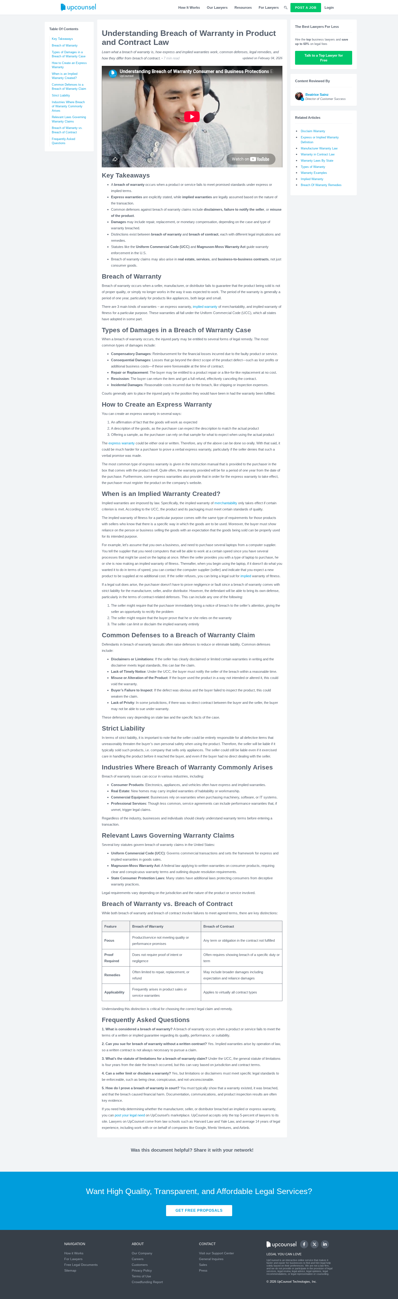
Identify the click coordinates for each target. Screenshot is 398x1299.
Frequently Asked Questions (63, 141)
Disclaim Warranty (313, 131)
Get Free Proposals (199, 1210)
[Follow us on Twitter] (314, 1244)
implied (245, 576)
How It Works (189, 7)
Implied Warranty (312, 179)
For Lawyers (269, 7)
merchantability (225, 503)
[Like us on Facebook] (304, 1244)
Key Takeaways (62, 39)
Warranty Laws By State (317, 160)
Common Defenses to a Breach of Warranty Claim (69, 87)
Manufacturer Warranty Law (319, 148)
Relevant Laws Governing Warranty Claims (69, 119)
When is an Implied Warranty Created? (64, 76)
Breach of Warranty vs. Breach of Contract (67, 130)
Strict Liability (61, 95)
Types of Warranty (313, 167)
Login (329, 7)
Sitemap (70, 1270)
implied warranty (205, 307)
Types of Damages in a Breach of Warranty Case (68, 54)
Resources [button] (243, 7)
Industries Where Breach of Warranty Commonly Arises (68, 106)
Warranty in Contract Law (317, 154)
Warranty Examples (314, 173)
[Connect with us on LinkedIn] (325, 1244)
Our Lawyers (217, 7)
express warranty (121, 443)
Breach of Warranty (65, 45)
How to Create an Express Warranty (69, 65)
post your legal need (130, 1115)
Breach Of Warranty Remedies (321, 185)
